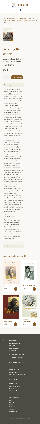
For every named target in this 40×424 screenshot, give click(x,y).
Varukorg (11, 403)
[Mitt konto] (23, 10)
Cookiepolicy (13, 411)
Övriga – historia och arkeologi (20, 20)
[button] (15, 289)
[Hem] (16, 10)
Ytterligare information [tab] (10, 246)
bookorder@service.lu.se (16, 363)
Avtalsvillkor (12, 409)
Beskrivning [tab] (7, 85)
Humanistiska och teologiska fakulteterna (18, 18)
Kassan (11, 405)
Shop (4, 18)
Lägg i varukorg (18, 77)
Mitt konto (12, 407)
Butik (10, 400)
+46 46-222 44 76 (17, 358)
